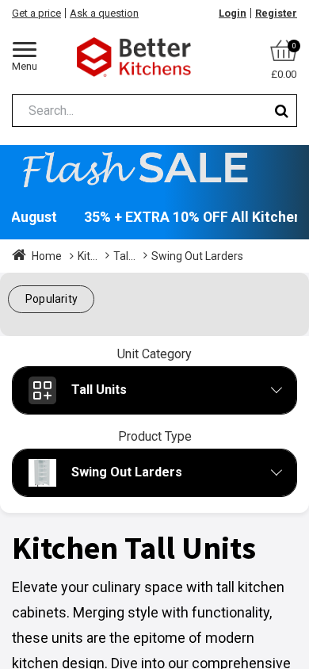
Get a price (36, 13)
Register (276, 13)
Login (232, 13)
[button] (51, 299)
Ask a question (104, 13)
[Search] (281, 110)
